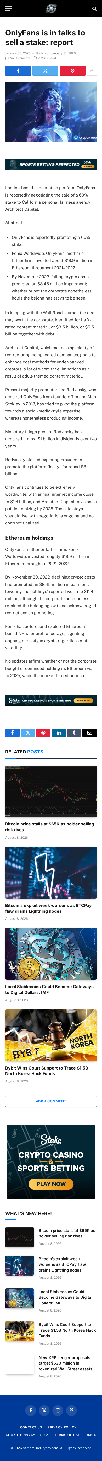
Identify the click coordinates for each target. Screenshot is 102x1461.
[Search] (94, 8)
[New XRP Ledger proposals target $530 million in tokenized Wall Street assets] (19, 1364)
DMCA (91, 1435)
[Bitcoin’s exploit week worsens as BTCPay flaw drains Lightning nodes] (51, 873)
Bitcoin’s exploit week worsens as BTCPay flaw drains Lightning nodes (48, 908)
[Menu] (8, 8)
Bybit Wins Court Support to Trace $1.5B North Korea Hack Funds (46, 1070)
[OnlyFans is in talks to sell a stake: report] (51, 112)
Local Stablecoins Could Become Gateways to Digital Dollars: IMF (65, 1297)
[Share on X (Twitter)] (45, 71)
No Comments (20, 58)
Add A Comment (51, 1101)
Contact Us (31, 1427)
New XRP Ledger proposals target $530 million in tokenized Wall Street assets (65, 1363)
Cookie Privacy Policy (27, 1435)
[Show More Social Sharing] (92, 71)
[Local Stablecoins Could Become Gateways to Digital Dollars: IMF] (51, 954)
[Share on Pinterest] (73, 71)
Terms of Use (67, 1435)
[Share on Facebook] (18, 71)
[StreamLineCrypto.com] (51, 8)
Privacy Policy (62, 1427)
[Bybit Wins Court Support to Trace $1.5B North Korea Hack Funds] (51, 1035)
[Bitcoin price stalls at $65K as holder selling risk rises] (51, 791)
